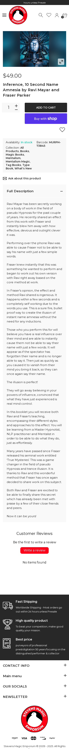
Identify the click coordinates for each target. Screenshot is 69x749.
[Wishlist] (49, 15)
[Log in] (57, 15)
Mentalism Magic (18, 161)
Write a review (34, 550)
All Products (15, 149)
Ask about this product (24, 178)
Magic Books (15, 154)
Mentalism (13, 158)
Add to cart (46, 107)
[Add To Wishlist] (62, 129)
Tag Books (13, 165)
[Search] (41, 15)
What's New (23, 168)
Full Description (20, 191)
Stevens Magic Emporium (20, 746)
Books (24, 151)
